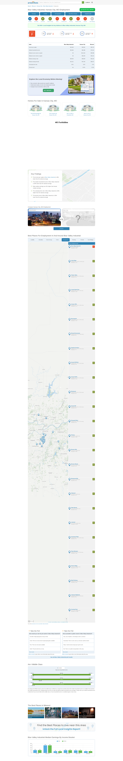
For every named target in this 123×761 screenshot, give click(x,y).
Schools (82, 239)
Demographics (58, 13)
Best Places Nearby (73, 13)
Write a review (31, 654)
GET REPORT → (48, 90)
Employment (65, 239)
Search (29, 6)
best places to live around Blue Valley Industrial (40, 623)
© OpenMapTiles (63, 622)
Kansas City (39, 6)
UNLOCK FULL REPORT (88, 9)
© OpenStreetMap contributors (55, 622)
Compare (61, 228)
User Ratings (90, 239)
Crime (57, 239)
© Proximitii (49, 622)
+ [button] (66, 619)
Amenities (41, 239)
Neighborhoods (88, 13)
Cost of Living (49, 239)
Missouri (34, 6)
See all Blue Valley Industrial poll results (61, 657)
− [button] (66, 621)
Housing (74, 239)
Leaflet (67, 622)
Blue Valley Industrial (48, 6)
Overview (34, 13)
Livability (87, 2)
